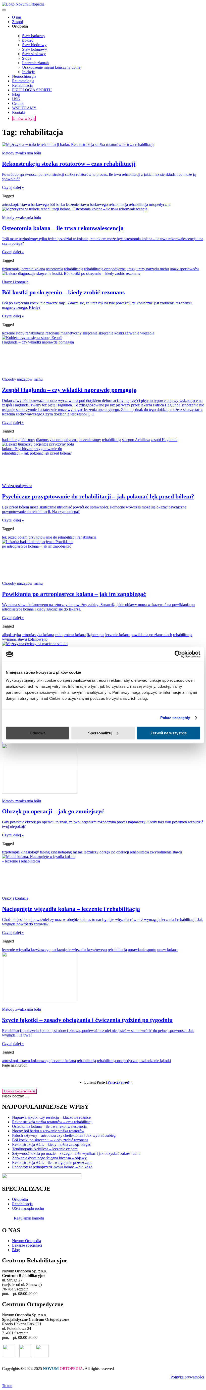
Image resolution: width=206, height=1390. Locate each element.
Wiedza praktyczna (17, 486)
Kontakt (18, 112)
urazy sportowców (184, 269)
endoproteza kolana (70, 635)
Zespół (17, 22)
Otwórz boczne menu (19, 1091)
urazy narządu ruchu (152, 269)
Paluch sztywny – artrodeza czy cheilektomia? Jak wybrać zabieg (64, 1135)
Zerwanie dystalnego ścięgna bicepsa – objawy (49, 1158)
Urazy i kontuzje (15, 282)
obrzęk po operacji (114, 852)
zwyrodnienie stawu (166, 852)
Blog (16, 94)
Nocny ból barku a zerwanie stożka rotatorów (48, 1131)
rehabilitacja (118, 204)
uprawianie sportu (142, 949)
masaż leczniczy (85, 852)
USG (16, 99)
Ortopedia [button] (20, 26)
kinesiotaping (61, 852)
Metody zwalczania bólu (21, 153)
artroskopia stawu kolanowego (26, 1061)
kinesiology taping (35, 852)
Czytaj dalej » (13, 187)
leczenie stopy (13, 333)
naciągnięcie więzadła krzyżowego (79, 949)
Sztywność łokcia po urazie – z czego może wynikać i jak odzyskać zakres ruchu (76, 1153)
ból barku (57, 204)
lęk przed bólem (14, 537)
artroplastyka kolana (38, 635)
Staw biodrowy (34, 45)
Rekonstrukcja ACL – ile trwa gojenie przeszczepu (52, 1162)
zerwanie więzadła (139, 333)
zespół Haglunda (164, 440)
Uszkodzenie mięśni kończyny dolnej (51, 67)
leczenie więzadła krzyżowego (26, 949)
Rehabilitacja (22, 85)
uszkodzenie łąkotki (155, 1061)
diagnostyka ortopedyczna (57, 440)
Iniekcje (28, 72)
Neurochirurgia (24, 76)
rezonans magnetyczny (63, 333)
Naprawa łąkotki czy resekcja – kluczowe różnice (51, 1117)
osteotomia (54, 269)
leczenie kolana (33, 269)
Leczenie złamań (35, 63)
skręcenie (90, 333)
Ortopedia (20, 1199)
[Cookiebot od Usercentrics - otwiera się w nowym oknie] (178, 654)
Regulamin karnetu (29, 1218)
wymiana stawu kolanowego (24, 639)
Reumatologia (23, 81)
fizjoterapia (11, 269)
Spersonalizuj (100, 733)
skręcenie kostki (111, 333)
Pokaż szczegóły (175, 718)
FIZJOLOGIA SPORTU (32, 90)
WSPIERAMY (24, 108)
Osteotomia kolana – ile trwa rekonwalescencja (49, 1126)
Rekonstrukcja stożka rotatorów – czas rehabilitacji (52, 1122)
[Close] (27, 1097)
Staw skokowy (34, 54)
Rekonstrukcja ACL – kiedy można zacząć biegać (51, 1144)
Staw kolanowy (34, 49)
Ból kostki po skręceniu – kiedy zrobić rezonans (50, 1140)
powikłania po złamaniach (151, 635)
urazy (131, 269)
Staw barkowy (33, 36)
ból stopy (28, 440)
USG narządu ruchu (28, 1208)
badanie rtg (11, 440)
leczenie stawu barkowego (87, 204)
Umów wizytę (24, 118)
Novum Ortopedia (26, 1241)
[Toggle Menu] (4, 10)
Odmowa (37, 733)
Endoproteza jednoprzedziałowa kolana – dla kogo (52, 1167)
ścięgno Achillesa (136, 440)
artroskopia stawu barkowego (25, 204)
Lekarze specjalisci (27, 1245)
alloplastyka (11, 635)
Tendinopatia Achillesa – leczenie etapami (45, 1149)
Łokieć (27, 40)
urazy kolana (167, 949)
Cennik (18, 103)
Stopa (26, 58)
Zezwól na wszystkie (168, 733)
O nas (16, 17)
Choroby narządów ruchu (22, 379)
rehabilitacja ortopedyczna (149, 204)
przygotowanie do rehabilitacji (52, 537)
